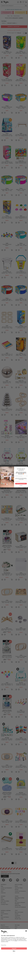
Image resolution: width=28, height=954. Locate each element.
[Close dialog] (27, 467)
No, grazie (21, 485)
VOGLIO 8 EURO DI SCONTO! (21, 483)
